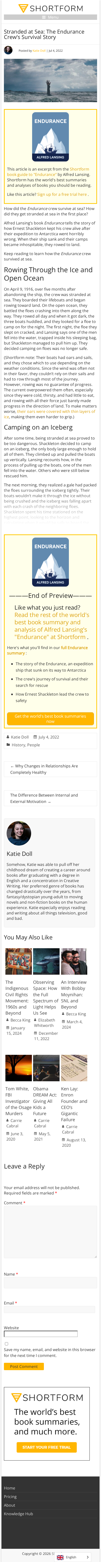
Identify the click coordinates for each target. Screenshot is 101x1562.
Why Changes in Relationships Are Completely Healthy (44, 769)
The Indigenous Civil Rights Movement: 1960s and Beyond (17, 997)
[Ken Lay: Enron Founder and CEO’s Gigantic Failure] (74, 1057)
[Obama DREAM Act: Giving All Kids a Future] (46, 1057)
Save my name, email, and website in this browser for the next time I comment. (50, 1352)
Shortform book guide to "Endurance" (48, 171)
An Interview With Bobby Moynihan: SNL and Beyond (74, 994)
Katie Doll (39, 51)
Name (11, 1274)
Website (11, 1327)
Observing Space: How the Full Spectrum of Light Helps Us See (45, 997)
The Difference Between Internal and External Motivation (44, 798)
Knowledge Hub (18, 1513)
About (9, 1505)
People (33, 745)
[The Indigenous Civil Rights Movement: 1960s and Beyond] (18, 950)
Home (9, 1488)
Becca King (20, 1020)
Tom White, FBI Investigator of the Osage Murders (18, 1101)
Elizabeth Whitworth (44, 1022)
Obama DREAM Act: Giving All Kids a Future (45, 1101)
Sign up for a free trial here (62, 194)
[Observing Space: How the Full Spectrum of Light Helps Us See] (46, 950)
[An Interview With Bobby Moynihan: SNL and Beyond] (74, 950)
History (18, 745)
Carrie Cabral (14, 1123)
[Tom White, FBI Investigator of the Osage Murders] (18, 1057)
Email (10, 1303)
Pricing (10, 1496)
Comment (14, 1202)
